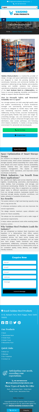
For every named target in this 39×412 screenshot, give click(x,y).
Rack (4, 333)
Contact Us (6, 359)
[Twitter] (6, 323)
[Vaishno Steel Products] (19, 13)
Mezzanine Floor (8, 342)
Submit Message (19, 291)
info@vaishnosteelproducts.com (19, 1)
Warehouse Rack (8, 335)
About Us (5, 352)
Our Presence (7, 356)
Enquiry (26, 410)
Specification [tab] (19, 149)
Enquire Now (21, 135)
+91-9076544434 (20, 4)
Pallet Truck (6, 340)
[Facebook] (2, 323)
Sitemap (5, 354)
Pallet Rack (6, 338)
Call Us (13, 410)
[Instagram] (10, 323)
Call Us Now (21, 130)
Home (8, 31)
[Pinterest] (19, 323)
